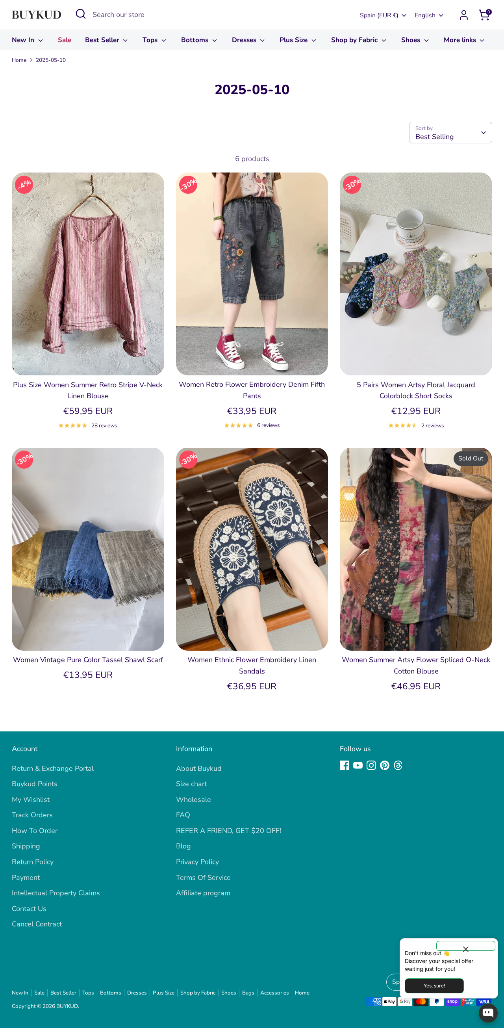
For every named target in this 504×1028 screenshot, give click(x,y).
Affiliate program (203, 893)
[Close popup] (466, 945)
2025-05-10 (51, 60)
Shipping (26, 846)
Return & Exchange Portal (53, 768)
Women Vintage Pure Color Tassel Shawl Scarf (88, 659)
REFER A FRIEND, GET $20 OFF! (228, 830)
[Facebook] (344, 765)
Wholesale (193, 799)
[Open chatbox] (488, 1013)
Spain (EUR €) (379, 15)
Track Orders (32, 815)
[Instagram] (371, 765)
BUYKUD (67, 1006)
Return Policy (33, 862)
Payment (26, 877)
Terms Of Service (203, 877)
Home (19, 60)
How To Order (34, 830)
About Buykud (199, 768)
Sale (64, 40)
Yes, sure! (434, 986)
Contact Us (29, 908)
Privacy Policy (197, 862)
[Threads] (398, 765)
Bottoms (195, 40)
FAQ (183, 815)
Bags (248, 992)
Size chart (191, 784)
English (425, 15)
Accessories (274, 992)
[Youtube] (358, 765)
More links (461, 40)
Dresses (245, 40)
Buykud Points (34, 784)
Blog (183, 846)
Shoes (411, 40)
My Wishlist (31, 799)
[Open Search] (81, 14)
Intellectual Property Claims (56, 893)
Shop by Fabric (355, 40)
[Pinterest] (384, 765)
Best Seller (103, 40)
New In (24, 40)
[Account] (464, 15)
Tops (151, 40)
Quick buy (88, 361)
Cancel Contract (37, 924)
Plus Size (294, 40)
